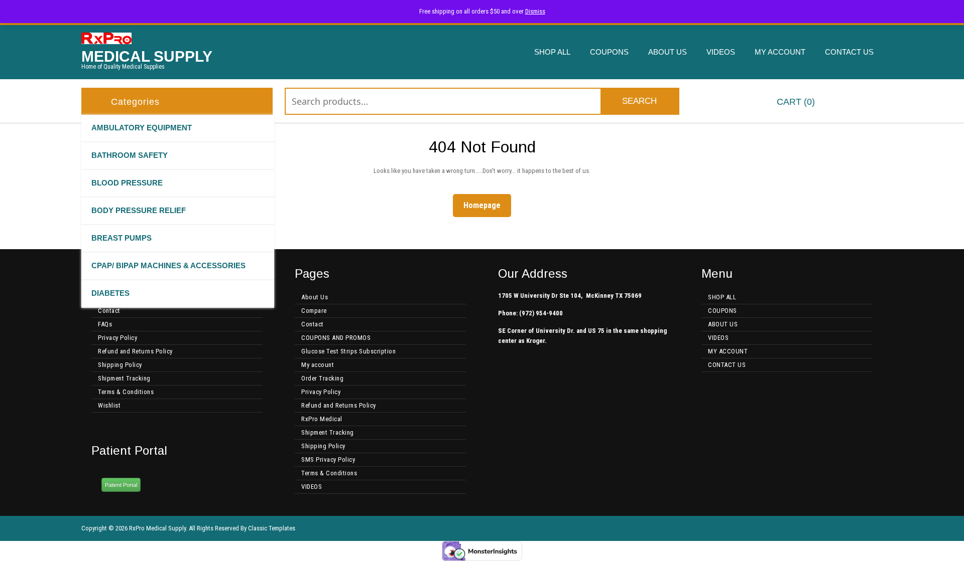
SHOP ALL (552, 52)
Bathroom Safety (129, 155)
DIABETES (110, 293)
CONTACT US (849, 52)
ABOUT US (667, 52)
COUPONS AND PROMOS (336, 337)
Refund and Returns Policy (135, 351)
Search (639, 101)
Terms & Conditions (126, 392)
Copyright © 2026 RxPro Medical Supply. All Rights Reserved (160, 528)
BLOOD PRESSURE (127, 182)
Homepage (486, 205)
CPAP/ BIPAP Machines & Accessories (168, 265)
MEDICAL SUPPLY (146, 56)
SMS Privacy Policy (328, 459)
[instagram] (879, 528)
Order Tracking (322, 378)
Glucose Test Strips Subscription (348, 351)
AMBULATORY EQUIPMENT (141, 127)
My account (317, 364)
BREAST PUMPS (121, 238)
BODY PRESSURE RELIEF (138, 210)
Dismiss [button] (535, 11)
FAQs (105, 324)
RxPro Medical (321, 419)
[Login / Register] (875, 102)
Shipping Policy (120, 364)
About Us (314, 297)
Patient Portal (121, 485)
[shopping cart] (759, 102)
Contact (109, 310)
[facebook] (863, 528)
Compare (314, 310)
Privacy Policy (117, 337)
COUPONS (609, 52)
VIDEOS (720, 52)
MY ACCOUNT (780, 52)
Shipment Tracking (124, 378)
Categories (135, 102)
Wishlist (109, 405)
